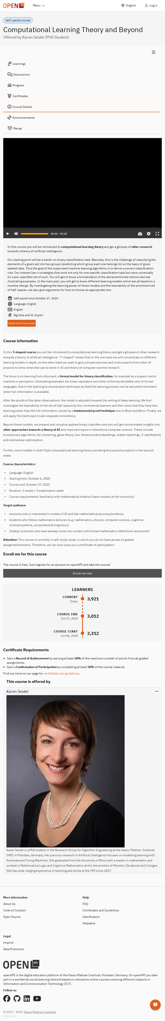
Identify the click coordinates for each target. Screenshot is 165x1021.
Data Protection (13, 949)
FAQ (85, 904)
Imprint (8, 943)
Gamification (91, 917)
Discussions (22, 74)
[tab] (81, 63)
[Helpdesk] (155, 1004)
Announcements (23, 118)
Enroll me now (82, 573)
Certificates (20, 96)
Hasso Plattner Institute (40, 1012)
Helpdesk (88, 923)
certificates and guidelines (61, 673)
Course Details (22, 107)
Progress (18, 85)
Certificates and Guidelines (100, 910)
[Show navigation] (81, 52)
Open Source (12, 917)
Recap (18, 128)
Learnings (19, 64)
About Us (9, 904)
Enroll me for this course (22, 323)
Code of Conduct (14, 910)
